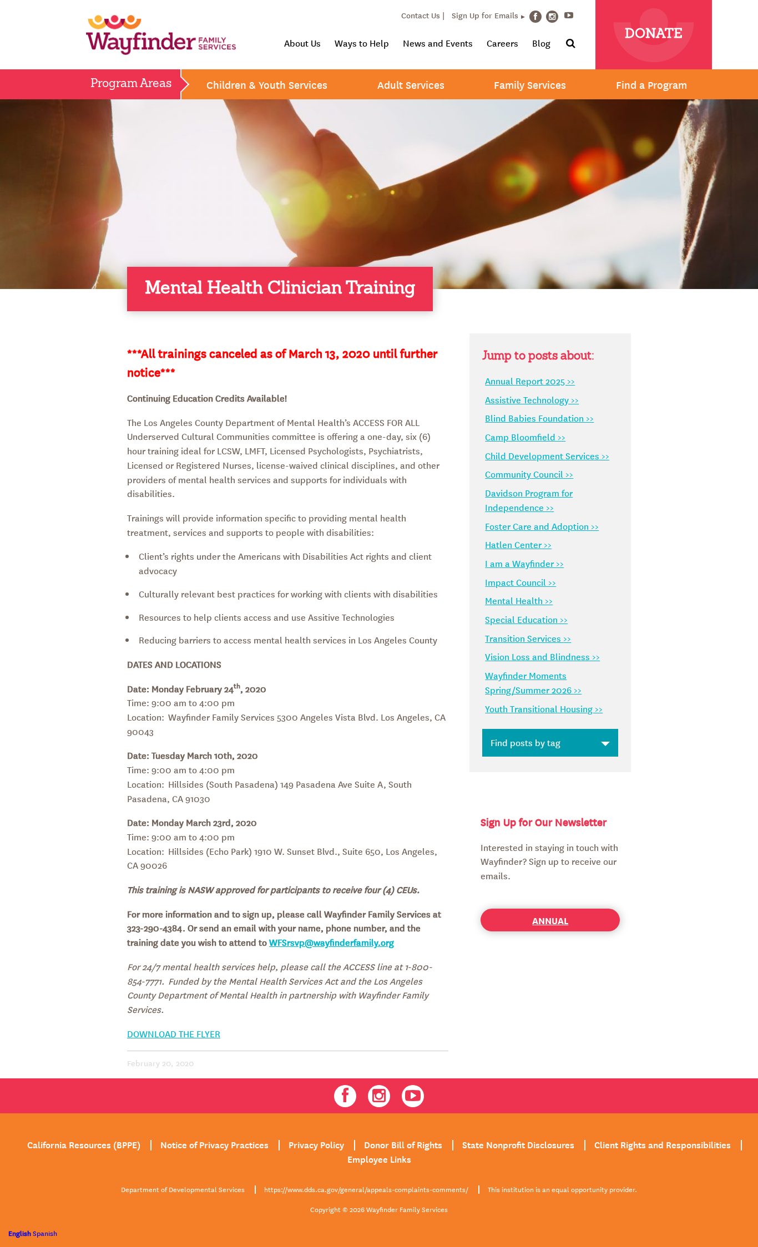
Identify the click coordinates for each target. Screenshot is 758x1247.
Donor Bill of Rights (403, 1144)
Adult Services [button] (410, 84)
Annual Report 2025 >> (530, 380)
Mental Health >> (519, 600)
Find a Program (651, 84)
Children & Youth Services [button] (266, 84)
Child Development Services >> (547, 455)
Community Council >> (529, 473)
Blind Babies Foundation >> (539, 417)
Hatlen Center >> (518, 544)
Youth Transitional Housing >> (544, 708)
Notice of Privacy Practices (214, 1144)
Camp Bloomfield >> (525, 436)
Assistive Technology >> (532, 399)
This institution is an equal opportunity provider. (562, 1188)
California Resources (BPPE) (83, 1144)
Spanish (45, 1233)
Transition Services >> (528, 638)
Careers (502, 42)
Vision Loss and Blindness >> (542, 656)
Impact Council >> (520, 582)
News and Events (438, 42)
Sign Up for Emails (485, 15)
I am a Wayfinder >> (524, 563)
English (19, 1233)
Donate (654, 34)
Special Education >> (526, 619)
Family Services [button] (530, 84)
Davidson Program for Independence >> (529, 500)
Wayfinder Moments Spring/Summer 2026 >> (533, 682)
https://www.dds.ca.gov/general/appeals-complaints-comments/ (366, 1188)
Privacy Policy (316, 1144)
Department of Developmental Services (183, 1188)
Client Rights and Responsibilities (662, 1144)
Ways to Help (362, 42)
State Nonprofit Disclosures (518, 1144)
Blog (541, 42)
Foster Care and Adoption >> (542, 526)
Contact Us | (422, 15)
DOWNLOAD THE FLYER (173, 1033)
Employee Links (379, 1158)
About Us (302, 42)
